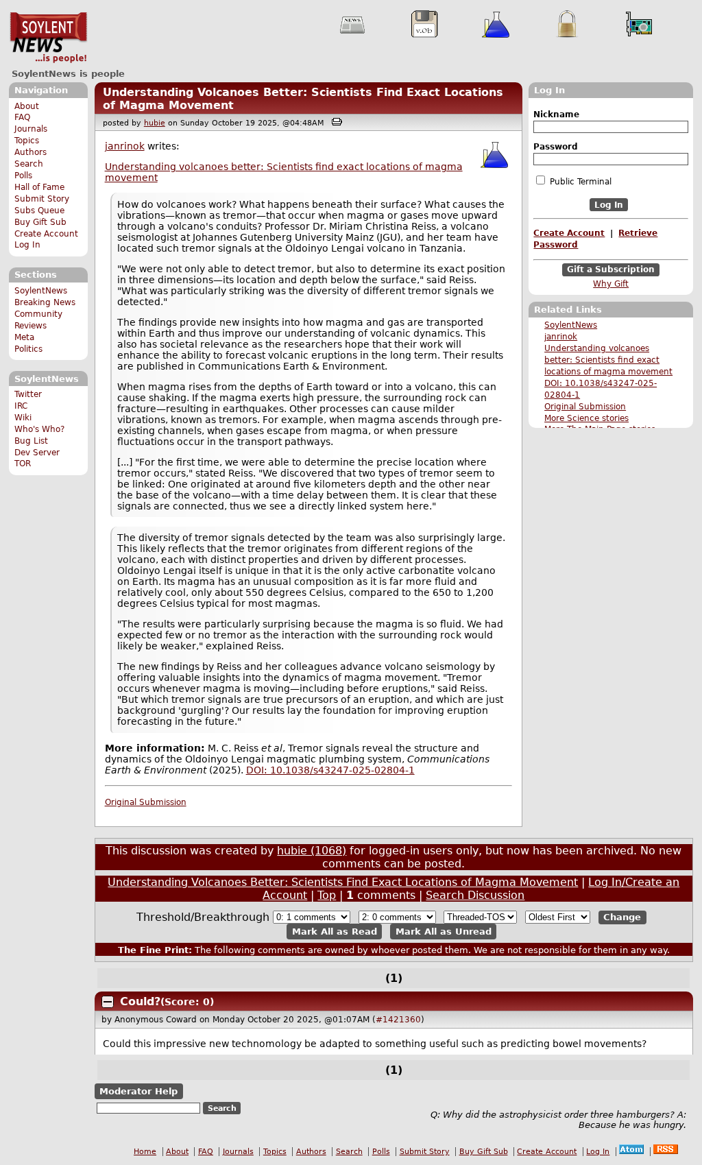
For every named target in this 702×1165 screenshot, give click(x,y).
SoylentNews (48, 37)
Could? (140, 1001)
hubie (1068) (311, 850)
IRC (20, 406)
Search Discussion (475, 895)
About (26, 106)
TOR (22, 463)
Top (326, 895)
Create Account (46, 234)
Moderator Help (138, 1091)
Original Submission (585, 406)
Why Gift (611, 284)
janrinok (560, 336)
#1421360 (398, 1019)
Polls (23, 175)
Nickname (556, 114)
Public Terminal (579, 182)
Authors (30, 152)
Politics (28, 349)
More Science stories (586, 418)
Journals (30, 129)
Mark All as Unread (444, 931)
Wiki (23, 417)
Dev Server (37, 452)
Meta (24, 337)
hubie (154, 123)
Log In (27, 245)
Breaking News (44, 302)
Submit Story (41, 199)
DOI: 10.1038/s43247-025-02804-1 (330, 770)
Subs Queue (39, 210)
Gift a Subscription (611, 270)
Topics (26, 140)
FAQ (22, 117)
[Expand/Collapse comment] (107, 1002)
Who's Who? (39, 429)
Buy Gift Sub (40, 222)
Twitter (28, 394)
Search (28, 164)
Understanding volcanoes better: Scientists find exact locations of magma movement (608, 360)
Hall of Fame (39, 187)
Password (555, 147)
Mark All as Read (334, 931)
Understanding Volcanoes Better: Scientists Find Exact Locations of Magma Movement (343, 882)
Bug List (31, 441)
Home (145, 1151)
